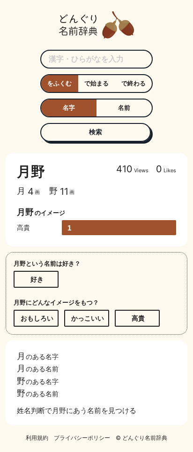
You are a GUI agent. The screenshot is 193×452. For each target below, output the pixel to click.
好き (37, 279)
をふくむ (59, 83)
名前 (124, 107)
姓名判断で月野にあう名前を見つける (76, 410)
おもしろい (37, 318)
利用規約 (37, 438)
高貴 (138, 318)
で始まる (96, 83)
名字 (69, 107)
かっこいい (87, 318)
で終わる (133, 83)
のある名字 (38, 356)
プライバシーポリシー (82, 438)
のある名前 (38, 368)
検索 (95, 132)
